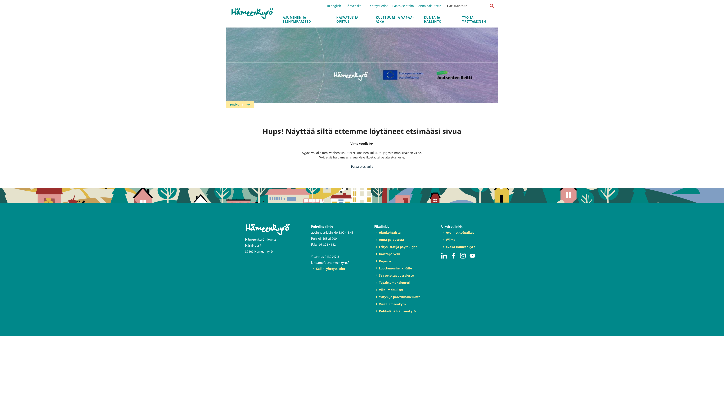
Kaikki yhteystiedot (330, 269)
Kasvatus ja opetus (347, 19)
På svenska (353, 6)
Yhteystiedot (379, 6)
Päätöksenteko (403, 6)
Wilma (451, 240)
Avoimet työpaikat (460, 232)
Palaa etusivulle (362, 166)
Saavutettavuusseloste (396, 275)
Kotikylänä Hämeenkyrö (397, 311)
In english (334, 6)
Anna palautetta (429, 6)
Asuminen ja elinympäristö (297, 19)
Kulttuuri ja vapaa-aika (395, 19)
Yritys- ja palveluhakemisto (399, 297)
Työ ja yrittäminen (474, 19)
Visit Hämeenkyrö (392, 304)
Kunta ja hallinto (433, 19)
